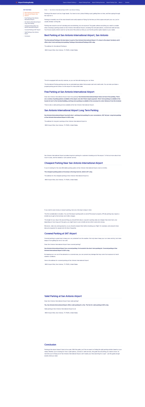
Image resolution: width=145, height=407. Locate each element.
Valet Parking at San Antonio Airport (32, 33)
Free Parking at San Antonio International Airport (32, 18)
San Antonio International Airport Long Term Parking (33, 22)
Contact (127, 2)
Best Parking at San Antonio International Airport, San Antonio (32, 14)
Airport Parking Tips (111, 2)
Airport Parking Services (98, 2)
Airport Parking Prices (84, 2)
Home (45, 9)
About (120, 2)
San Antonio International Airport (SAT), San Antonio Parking (65, 9)
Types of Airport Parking (69, 2)
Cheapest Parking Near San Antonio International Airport (31, 26)
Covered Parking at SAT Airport (32, 29)
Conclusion (27, 36)
